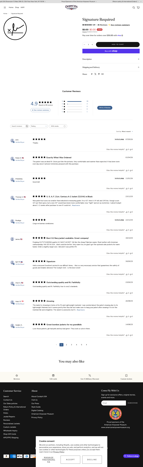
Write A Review (104, 108)
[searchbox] (17, 126)
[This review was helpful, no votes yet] (126, 149)
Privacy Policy (58, 452)
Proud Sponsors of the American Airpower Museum (78, 1)
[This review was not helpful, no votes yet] (130, 149)
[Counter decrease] (84, 44)
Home (5, 13)
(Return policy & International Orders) (125, 1)
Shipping (84, 31)
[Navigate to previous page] (56, 344)
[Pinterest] (99, 74)
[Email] (102, 74)
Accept (70, 460)
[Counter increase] (92, 44)
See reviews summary (120, 25)
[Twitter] (95, 74)
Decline (92, 460)
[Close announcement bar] (140, 1)
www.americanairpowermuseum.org (115, 427)
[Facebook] (92, 74)
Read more (76, 205)
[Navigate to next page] (87, 344)
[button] (4, 7)
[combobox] (39, 126)
